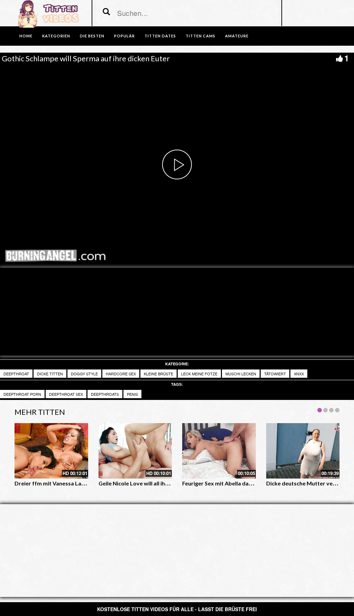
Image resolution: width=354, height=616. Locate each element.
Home (25, 36)
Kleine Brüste (158, 373)
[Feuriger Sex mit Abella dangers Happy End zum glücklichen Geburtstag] (219, 450)
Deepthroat (16, 373)
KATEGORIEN (56, 36)
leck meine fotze (199, 373)
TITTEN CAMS (200, 36)
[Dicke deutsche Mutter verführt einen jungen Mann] (303, 450)
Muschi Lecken (240, 373)
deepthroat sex (66, 394)
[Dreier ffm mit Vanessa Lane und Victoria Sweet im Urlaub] (51, 450)
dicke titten (50, 373)
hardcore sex (121, 373)
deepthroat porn (22, 394)
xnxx (299, 373)
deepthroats (105, 394)
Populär (124, 36)
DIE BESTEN (92, 36)
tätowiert (275, 373)
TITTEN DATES (160, 36)
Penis (132, 394)
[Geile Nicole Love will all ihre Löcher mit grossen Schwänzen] (135, 450)
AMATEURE (237, 36)
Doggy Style (84, 373)
